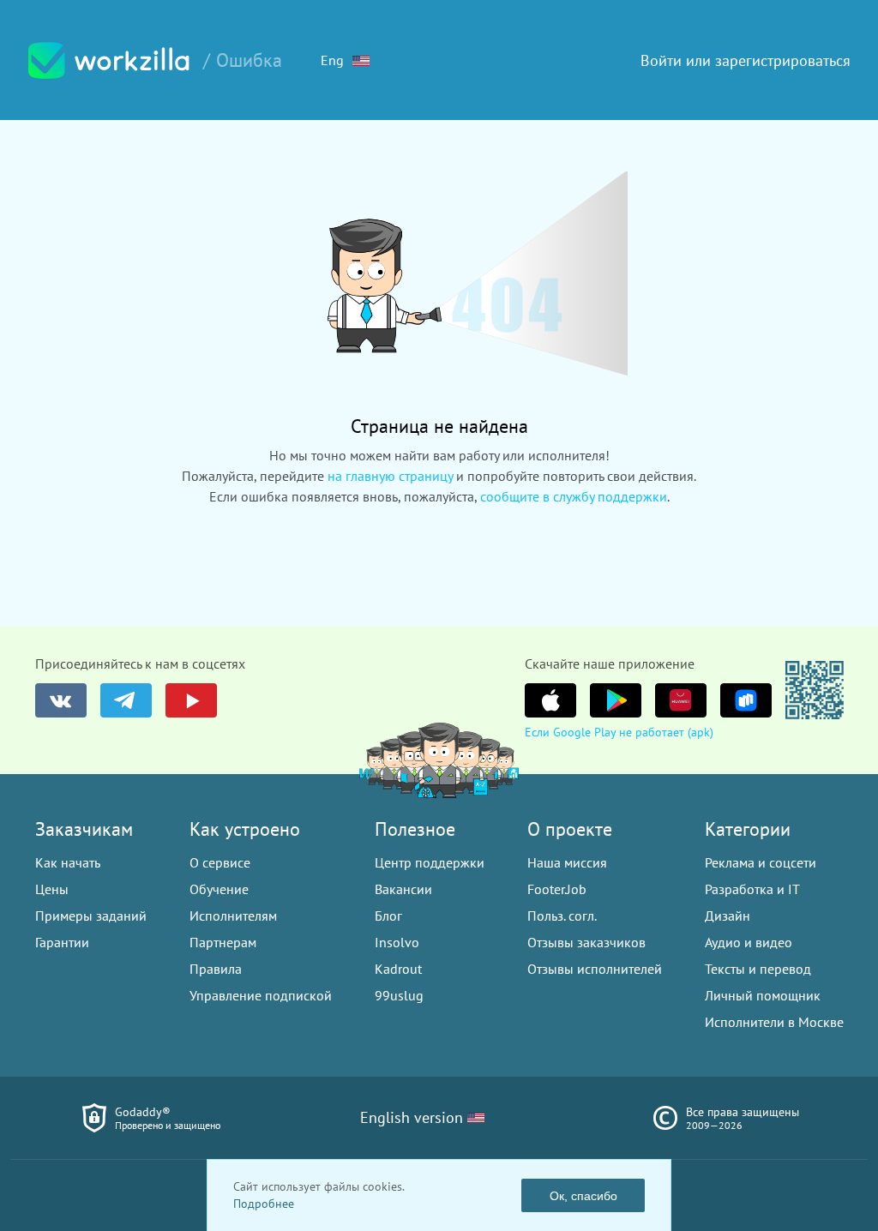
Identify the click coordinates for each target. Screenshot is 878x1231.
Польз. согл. (562, 915)
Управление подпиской (260, 995)
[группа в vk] (61, 700)
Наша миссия (567, 862)
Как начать (67, 862)
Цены (52, 889)
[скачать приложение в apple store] (550, 700)
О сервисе (219, 862)
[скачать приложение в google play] (615, 700)
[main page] (108, 60)
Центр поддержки (429, 862)
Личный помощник (763, 995)
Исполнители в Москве (774, 1021)
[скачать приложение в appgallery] (681, 700)
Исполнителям (233, 915)
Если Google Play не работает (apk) (619, 732)
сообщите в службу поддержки (573, 496)
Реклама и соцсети (760, 862)
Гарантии (62, 942)
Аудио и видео (748, 942)
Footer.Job (556, 889)
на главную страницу (390, 475)
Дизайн (727, 915)
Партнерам (222, 942)
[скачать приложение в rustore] (746, 700)
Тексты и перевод (758, 968)
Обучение (219, 889)
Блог (388, 915)
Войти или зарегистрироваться (745, 60)
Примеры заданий (91, 915)
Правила (215, 968)
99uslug (399, 995)
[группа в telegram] (126, 700)
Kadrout (398, 968)
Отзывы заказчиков (586, 942)
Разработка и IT (752, 889)
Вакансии (403, 889)
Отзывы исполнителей (594, 968)
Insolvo (397, 942)
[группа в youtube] (191, 700)
